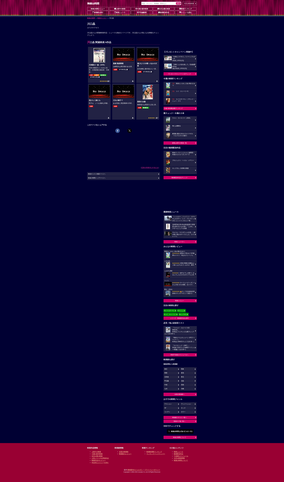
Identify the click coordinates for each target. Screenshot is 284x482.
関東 (182, 369)
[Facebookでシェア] (117, 130)
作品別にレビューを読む (100, 462)
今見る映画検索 (189, 3)
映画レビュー (179, 300)
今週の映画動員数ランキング (173, 108)
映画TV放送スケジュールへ (179, 355)
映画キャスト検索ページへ (96, 174)
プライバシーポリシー (152, 470)
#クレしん (181, 310)
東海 (182, 373)
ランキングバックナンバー (155, 454)
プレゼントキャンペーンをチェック (179, 74)
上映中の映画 (120, 9)
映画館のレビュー (125, 454)
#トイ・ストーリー (170, 314)
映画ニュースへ (180, 242)
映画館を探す (98, 12)
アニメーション (186, 404)
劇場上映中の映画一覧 (179, 143)
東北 (182, 377)
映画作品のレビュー (99, 460)
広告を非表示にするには (149, 167)
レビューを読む (186, 12)
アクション (168, 404)
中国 (165, 385)
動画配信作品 (164, 12)
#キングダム (183, 314)
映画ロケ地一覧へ (179, 421)
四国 (182, 385)
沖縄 (182, 389)
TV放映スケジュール (181, 456)
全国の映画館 (123, 452)
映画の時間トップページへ (96, 178)
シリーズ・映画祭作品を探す (179, 318)
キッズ (183, 408)
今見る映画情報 (179, 458)
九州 (165, 389)
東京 (165, 369)
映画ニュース (120, 12)
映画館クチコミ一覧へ (179, 417)
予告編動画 (143, 12)
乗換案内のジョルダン (135, 470)
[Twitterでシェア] (129, 130)
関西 (165, 373)
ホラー (183, 412)
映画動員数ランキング (154, 452)
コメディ (167, 412)
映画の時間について (179, 437)
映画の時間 (91, 18)
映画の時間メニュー (98, 9)
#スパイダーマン (169, 310)
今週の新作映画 (142, 9)
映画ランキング (186, 9)
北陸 (182, 381)
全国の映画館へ (180, 394)
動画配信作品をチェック (179, 177)
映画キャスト (102, 18)
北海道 (166, 377)
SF (165, 408)
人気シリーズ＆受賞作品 (100, 458)
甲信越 (166, 381)
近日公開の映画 (164, 9)
